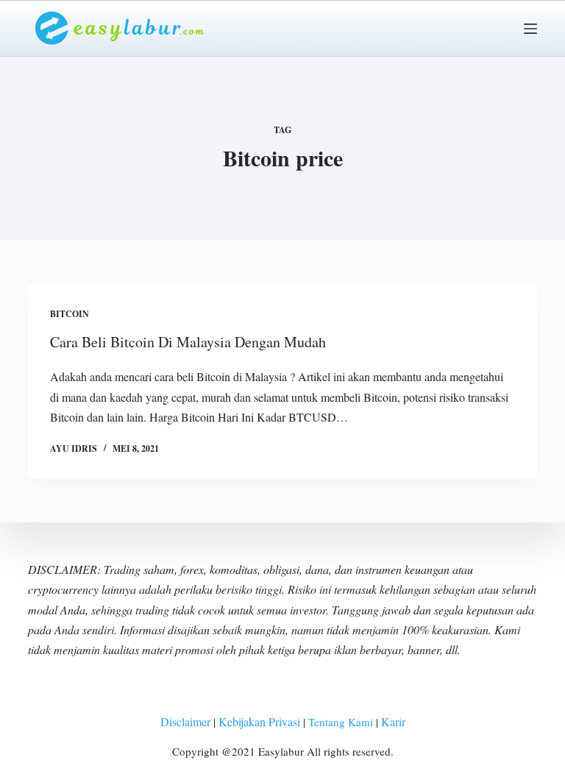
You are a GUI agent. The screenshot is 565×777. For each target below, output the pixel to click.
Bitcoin (69, 314)
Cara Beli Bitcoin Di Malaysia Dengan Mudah (188, 342)
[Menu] (530, 28)
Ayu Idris (73, 448)
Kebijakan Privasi (259, 721)
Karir (393, 721)
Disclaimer (185, 721)
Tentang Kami (339, 721)
